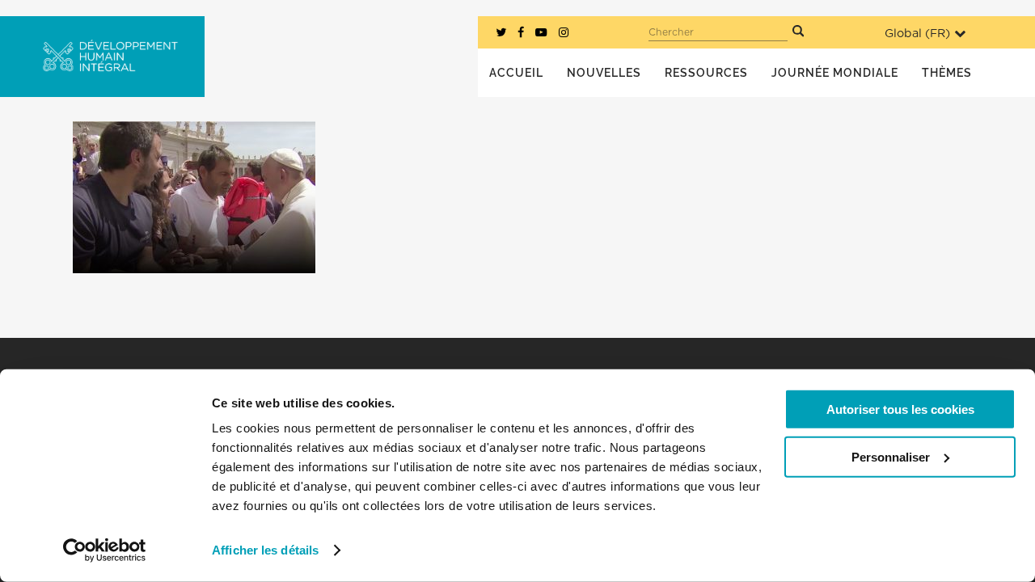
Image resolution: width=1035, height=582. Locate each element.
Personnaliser (890, 456)
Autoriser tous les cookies (900, 409)
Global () (917, 33)
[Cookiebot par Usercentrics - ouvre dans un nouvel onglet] (104, 550)
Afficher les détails (265, 550)
